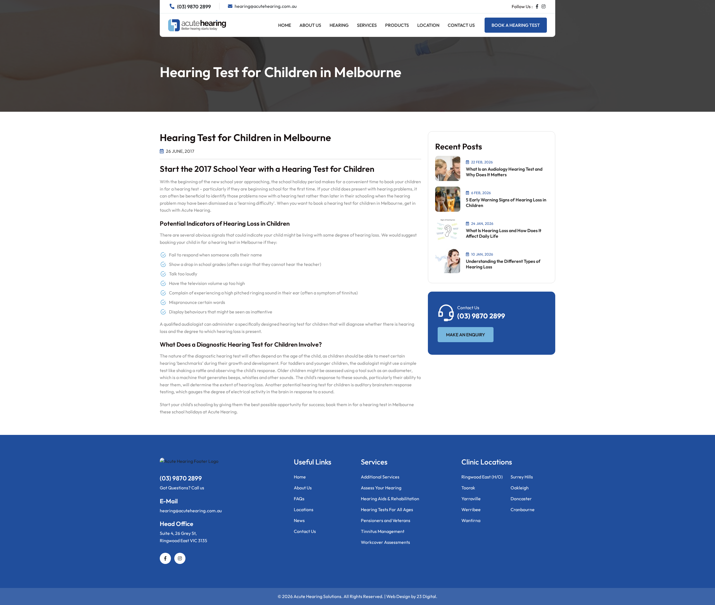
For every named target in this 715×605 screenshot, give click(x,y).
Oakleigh (520, 487)
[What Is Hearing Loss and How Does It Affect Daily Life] (447, 229)
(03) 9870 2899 (481, 315)
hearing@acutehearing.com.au (191, 510)
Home (284, 25)
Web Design (398, 596)
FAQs (299, 498)
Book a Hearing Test (516, 25)
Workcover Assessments (385, 542)
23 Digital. (427, 596)
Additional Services (380, 477)
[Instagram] (543, 6)
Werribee (471, 509)
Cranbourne (523, 509)
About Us (310, 25)
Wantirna (470, 520)
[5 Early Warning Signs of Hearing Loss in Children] (447, 198)
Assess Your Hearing (381, 487)
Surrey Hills (522, 477)
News (299, 520)
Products (397, 25)
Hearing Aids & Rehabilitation (390, 498)
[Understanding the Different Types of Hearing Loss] (447, 260)
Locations (303, 509)
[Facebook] (537, 6)
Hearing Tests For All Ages (387, 509)
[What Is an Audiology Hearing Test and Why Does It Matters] (447, 168)
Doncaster (521, 498)
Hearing (339, 25)
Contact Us (461, 25)
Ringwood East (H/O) (482, 477)
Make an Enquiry (465, 334)
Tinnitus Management (382, 531)
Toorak (468, 487)
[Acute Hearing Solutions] (197, 24)
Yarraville (471, 498)
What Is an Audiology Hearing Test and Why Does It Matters (504, 171)
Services (367, 25)
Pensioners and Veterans (385, 520)
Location (428, 25)
